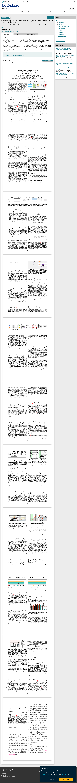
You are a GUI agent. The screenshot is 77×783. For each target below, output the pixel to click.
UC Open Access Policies (26, 11)
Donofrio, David (39, 24)
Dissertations (53, 11)
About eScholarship (9, 11)
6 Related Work (61, 32)
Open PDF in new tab (48, 60)
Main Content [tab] (7, 34)
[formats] (9, 18)
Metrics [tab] (18, 34)
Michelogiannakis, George (17, 24)
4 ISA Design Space (62, 28)
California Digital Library (5, 774)
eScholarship (3, 14)
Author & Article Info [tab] (30, 34)
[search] (74, 2)
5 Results (60, 30)
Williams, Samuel (26, 24)
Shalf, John (45, 24)
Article (57, 20)
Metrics (57, 38)
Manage (72, 8)
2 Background (61, 24)
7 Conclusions (61, 34)
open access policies (46, 54)
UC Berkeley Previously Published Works (20, 14)
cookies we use (65, 774)
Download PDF (5, 17)
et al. (2, 27)
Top (75, 765)
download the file (23, 62)
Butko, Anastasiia (7, 24)
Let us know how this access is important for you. (14, 55)
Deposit (72, 5)
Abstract (5, 37)
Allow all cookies (66, 779)
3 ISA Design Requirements (63, 26)
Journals (42, 11)
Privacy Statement (46, 774)
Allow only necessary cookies (49, 779)
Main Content (6, 60)
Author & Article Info (60, 41)
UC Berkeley (4, 8)
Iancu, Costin (33, 24)
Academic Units (65, 11)
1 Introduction (61, 22)
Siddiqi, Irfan (11, 26)
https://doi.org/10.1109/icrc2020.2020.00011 (10, 31)
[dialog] (58, 774)
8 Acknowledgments (62, 36)
